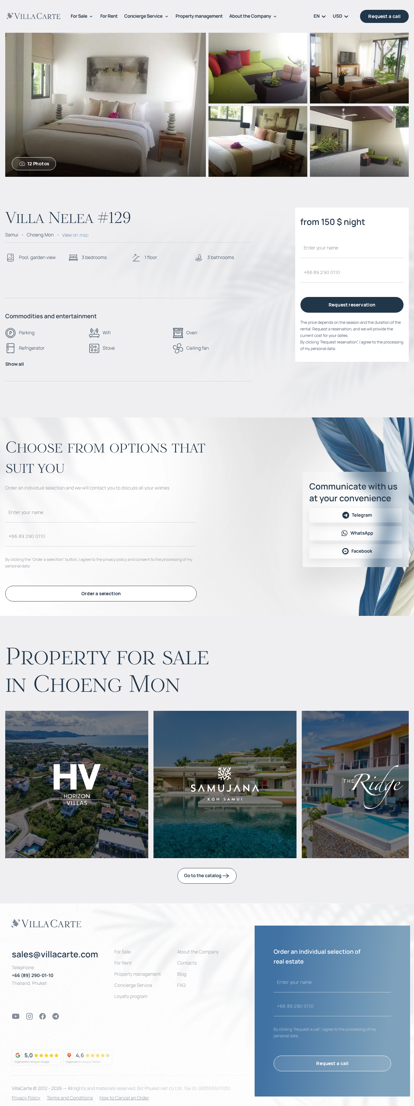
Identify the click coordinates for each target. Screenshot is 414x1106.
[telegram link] (55, 1016)
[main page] (33, 15)
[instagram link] (29, 1016)
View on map (75, 235)
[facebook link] (42, 1016)
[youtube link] (16, 1016)
